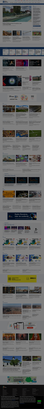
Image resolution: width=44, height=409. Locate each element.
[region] (22, 402)
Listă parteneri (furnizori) (22, 403)
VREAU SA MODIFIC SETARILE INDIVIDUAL (39, 402)
